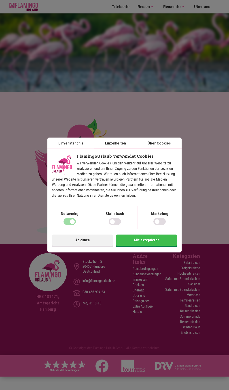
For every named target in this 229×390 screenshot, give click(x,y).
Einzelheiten (115, 143)
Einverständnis (70, 143)
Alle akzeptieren (146, 240)
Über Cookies (159, 143)
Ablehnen (82, 240)
